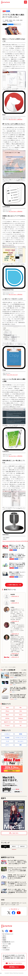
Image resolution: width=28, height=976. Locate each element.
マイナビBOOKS (6, 949)
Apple (7, 707)
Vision (20, 714)
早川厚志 (17, 20)
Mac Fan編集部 (9, 21)
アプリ (20, 722)
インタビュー (7, 734)
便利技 (20, 734)
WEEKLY (14, 846)
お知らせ (4, 935)
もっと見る (24, 669)
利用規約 (4, 939)
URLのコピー (18, 24)
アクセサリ (7, 725)
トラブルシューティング (20, 737)
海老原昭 (6, 20)
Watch (7, 714)
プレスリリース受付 (7, 943)
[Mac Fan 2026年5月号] (14, 815)
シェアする (11, 24)
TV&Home (20, 718)
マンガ (7, 741)
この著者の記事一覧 (15, 596)
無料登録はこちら (14, 967)
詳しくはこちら (14, 833)
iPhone (7, 711)
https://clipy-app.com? (12, 374)
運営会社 (4, 937)
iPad (21, 711)
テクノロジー (21, 741)
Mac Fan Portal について (8, 934)
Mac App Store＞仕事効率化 (15, 119)
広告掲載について (6, 947)
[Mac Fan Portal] (5, 2)
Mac (21, 707)
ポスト (5, 24)
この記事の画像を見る (14, 584)
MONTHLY (22, 846)
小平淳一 (14, 20)
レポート (7, 744)
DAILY (5, 846)
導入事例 (7, 737)
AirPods (7, 718)
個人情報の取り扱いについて (8, 941)
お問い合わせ (5, 945)
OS (20, 725)
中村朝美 (10, 20)
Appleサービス (7, 722)
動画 (21, 744)
